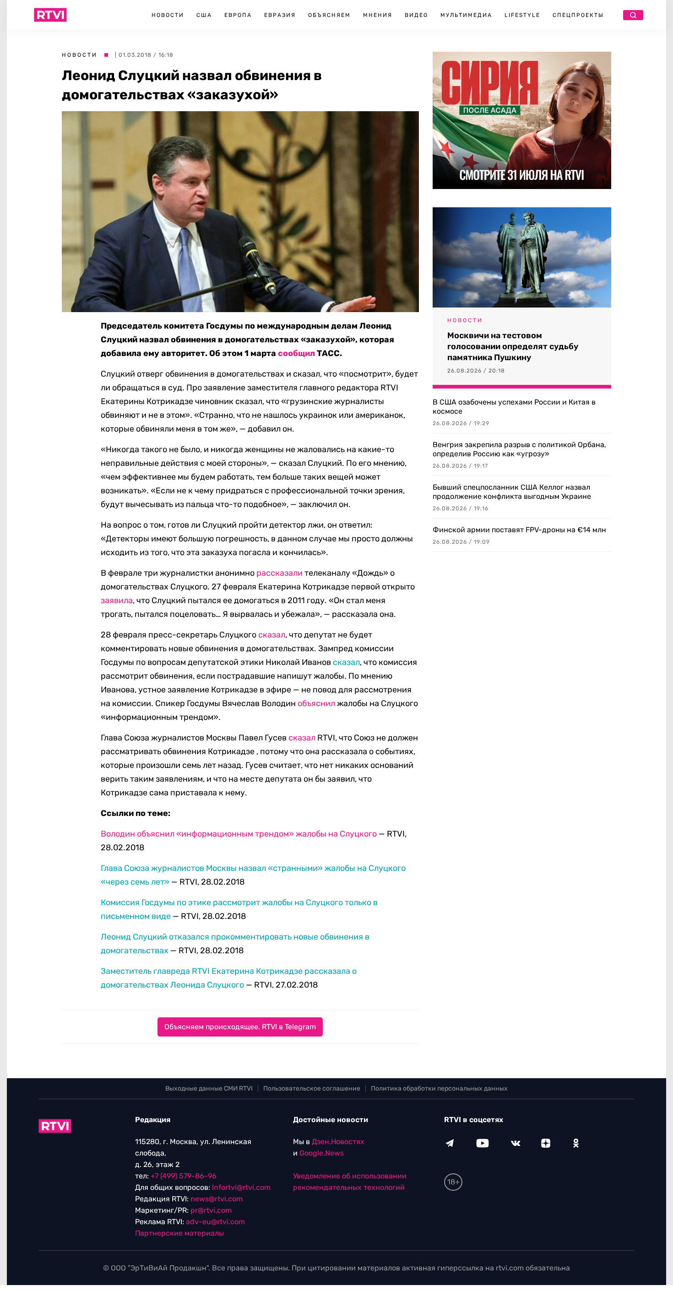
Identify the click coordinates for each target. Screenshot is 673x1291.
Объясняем (329, 15)
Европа (238, 15)
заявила (117, 600)
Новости (168, 15)
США (204, 15)
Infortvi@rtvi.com (241, 1187)
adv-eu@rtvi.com (215, 1221)
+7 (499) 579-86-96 (184, 1176)
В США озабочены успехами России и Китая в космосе (514, 407)
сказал (271, 635)
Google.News (321, 1153)
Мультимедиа (466, 15)
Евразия (280, 15)
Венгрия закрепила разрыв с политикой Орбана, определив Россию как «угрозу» (519, 449)
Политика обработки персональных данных (439, 1088)
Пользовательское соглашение (311, 1088)
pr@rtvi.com (211, 1210)
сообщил (296, 353)
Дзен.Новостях (338, 1141)
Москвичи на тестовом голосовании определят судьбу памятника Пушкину (512, 346)
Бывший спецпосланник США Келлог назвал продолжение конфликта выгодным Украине (512, 492)
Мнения (377, 15)
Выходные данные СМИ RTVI (209, 1088)
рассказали (279, 573)
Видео (416, 15)
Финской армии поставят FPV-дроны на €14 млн (519, 529)
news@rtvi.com (216, 1198)
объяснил (316, 703)
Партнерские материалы (179, 1233)
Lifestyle (522, 15)
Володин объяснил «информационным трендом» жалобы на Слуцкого (239, 834)
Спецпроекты (578, 15)
